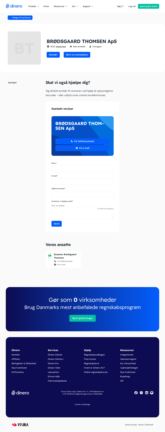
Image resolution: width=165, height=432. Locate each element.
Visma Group (131, 424)
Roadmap (125, 376)
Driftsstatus (18, 372)
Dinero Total (54, 367)
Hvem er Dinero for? (94, 367)
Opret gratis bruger (82, 318)
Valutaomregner (128, 359)
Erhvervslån (54, 376)
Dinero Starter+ (56, 359)
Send (56, 223)
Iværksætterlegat (129, 367)
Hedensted (61, 46)
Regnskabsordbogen (94, 354)
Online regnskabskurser (96, 372)
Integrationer (126, 354)
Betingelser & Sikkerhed (24, 363)
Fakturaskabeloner (57, 380)
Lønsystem (53, 372)
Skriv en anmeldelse (77, 54)
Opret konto (148, 6)
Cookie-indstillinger (82, 404)
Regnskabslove (91, 363)
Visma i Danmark (145, 424)
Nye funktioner (19, 367)
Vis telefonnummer (84, 141)
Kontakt (53, 54)
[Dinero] (14, 6)
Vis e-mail (84, 148)
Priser (46, 6)
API (122, 380)
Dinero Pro (53, 363)
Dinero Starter (55, 354)
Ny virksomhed (128, 363)
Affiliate (16, 359)
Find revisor (90, 359)
